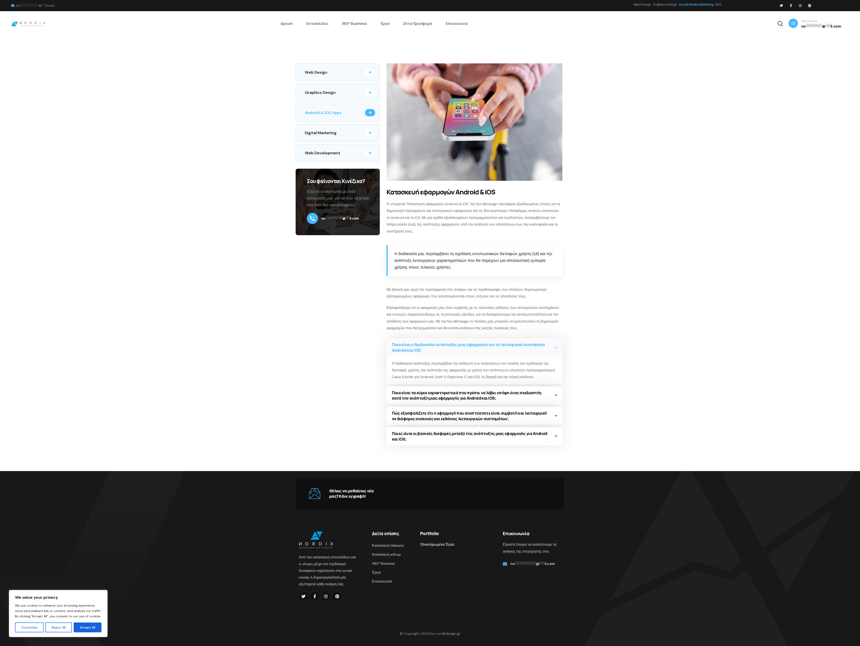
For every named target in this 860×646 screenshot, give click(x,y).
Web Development (322, 153)
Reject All (59, 627)
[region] (58, 613)
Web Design (642, 4)
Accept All (87, 627)
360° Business (383, 563)
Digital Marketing (321, 132)
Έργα (376, 572)
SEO (718, 4)
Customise (29, 627)
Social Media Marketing (696, 4)
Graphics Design (665, 4)
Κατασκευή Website (388, 545)
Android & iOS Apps (323, 112)
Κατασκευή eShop (386, 554)
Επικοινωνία (382, 581)
